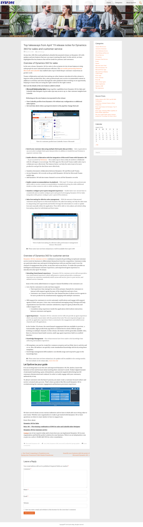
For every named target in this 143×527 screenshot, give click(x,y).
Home (109, 2)
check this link (53, 361)
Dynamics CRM (54, 443)
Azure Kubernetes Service (101, 51)
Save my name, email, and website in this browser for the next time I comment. (50, 509)
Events (97, 61)
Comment (27, 469)
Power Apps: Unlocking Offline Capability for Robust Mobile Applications (106, 111)
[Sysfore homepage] (7, 3)
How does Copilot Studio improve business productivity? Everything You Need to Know (106, 115)
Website (26, 503)
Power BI (97, 79)
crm (45, 443)
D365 (48, 443)
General (97, 63)
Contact (26, 433)
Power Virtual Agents (100, 82)
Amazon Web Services (100, 46)
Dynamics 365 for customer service (35, 259)
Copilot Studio (98, 73)
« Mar (96, 145)
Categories (118, 2)
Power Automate (99, 77)
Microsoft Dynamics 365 (33, 443)
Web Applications (99, 88)
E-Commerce (98, 57)
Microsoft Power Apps (100, 69)
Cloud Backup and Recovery (102, 53)
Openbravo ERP (99, 86)
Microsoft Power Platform (101, 72)
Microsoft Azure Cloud (100, 65)
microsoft (62, 443)
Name (26, 489)
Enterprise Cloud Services (101, 59)
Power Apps (98, 75)
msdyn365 (68, 443)
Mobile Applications (100, 84)
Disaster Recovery (99, 55)
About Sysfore (131, 2)
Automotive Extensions (100, 49)
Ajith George (40, 52)
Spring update (76, 443)
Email (26, 496)
